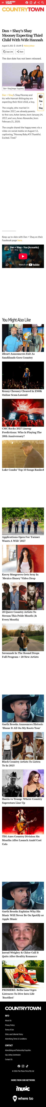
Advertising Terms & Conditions (16, 1039)
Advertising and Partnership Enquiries (18, 1050)
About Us (8, 1020)
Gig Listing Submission (13, 1055)
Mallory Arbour (29, 45)
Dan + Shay (7, 95)
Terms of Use (9, 1030)
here (20, 240)
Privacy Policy (10, 1025)
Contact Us (8, 1059)
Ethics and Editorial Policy (14, 1034)
